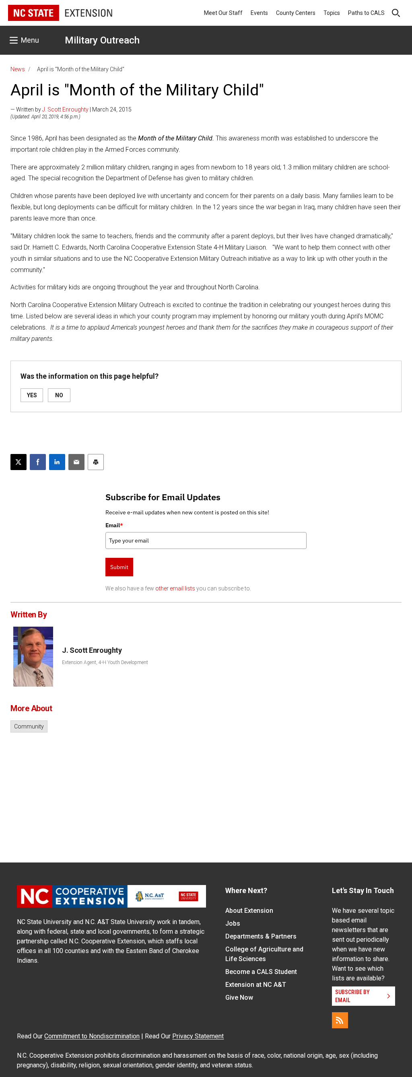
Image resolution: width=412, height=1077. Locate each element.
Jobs (232, 923)
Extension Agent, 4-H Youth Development (105, 662)
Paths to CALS (366, 13)
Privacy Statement (198, 1036)
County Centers (295, 13)
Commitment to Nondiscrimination (92, 1036)
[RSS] (340, 1020)
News (17, 69)
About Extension (249, 910)
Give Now (239, 997)
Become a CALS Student (261, 972)
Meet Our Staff (223, 13)
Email (114, 525)
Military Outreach (102, 40)
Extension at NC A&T (255, 984)
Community (29, 726)
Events (259, 13)
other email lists (175, 588)
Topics (331, 13)
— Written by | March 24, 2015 (71, 109)
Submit (119, 567)
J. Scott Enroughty (65, 109)
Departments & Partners (261, 936)
